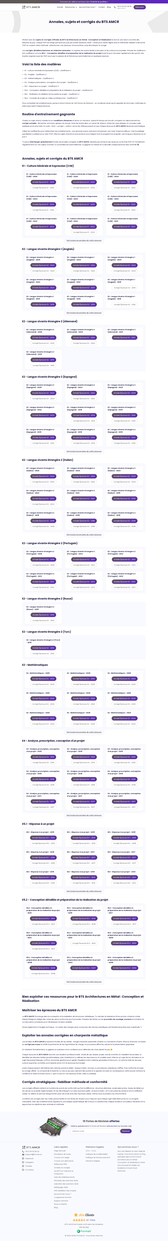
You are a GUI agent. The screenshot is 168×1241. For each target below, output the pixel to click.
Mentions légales (93, 1161)
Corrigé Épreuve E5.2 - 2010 (84, 943)
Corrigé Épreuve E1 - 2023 (125, 210)
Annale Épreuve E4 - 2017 (43, 801)
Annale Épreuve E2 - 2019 (43, 304)
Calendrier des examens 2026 (66, 1184)
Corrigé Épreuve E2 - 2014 (84, 565)
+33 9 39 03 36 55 (31, 1151)
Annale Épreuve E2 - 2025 (43, 265)
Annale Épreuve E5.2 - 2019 (43, 918)
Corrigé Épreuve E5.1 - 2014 (124, 883)
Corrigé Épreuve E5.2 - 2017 (124, 924)
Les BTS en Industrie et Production (63, 1172)
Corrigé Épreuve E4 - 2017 (43, 807)
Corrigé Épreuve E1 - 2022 (84, 232)
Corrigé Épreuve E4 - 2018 (43, 785)
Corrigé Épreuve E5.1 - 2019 (43, 843)
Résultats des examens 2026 (66, 1181)
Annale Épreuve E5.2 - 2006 (124, 968)
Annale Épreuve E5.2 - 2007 (84, 968)
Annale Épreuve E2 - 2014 (84, 559)
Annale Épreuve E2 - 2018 (124, 499)
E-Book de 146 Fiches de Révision (79, 103)
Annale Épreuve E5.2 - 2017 (124, 918)
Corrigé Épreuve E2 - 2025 (43, 271)
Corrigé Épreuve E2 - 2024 (84, 271)
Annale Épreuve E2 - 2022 (43, 288)
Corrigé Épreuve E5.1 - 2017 (84, 863)
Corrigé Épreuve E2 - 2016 (125, 305)
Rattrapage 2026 (61, 1187)
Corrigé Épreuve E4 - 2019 (43, 763)
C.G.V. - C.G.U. (91, 1151)
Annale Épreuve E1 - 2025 (43, 182)
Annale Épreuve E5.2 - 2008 (43, 968)
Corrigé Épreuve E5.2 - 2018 (84, 924)
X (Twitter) (29, 1170)
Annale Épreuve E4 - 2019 (43, 757)
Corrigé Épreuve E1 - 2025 (43, 188)
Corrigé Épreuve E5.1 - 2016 (43, 883)
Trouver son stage (61, 1157)
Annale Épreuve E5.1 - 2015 (84, 877)
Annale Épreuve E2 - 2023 (125, 265)
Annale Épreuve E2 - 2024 (84, 265)
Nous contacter (60, 1204)
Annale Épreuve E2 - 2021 (84, 288)
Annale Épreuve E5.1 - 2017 (84, 857)
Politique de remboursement (98, 1157)
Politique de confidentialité (97, 1154)
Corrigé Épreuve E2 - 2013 (125, 565)
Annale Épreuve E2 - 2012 (43, 582)
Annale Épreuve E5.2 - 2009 (124, 943)
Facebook (29, 1158)
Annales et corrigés (62, 1168)
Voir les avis (84, 1227)
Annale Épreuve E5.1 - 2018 (124, 838)
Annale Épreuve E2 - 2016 (84, 304)
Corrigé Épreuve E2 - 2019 (125, 288)
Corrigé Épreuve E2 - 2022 (43, 504)
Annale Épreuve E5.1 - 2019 (43, 838)
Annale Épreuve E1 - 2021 (124, 227)
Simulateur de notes (62, 1154)
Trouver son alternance (63, 1161)
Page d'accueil (60, 1151)
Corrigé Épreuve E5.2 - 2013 (43, 949)
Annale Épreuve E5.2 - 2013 (43, 943)
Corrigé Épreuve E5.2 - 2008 (43, 974)
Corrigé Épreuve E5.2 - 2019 (43, 924)
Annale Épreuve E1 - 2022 (43, 227)
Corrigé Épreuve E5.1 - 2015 (84, 883)
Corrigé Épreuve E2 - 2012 (43, 587)
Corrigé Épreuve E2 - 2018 (43, 526)
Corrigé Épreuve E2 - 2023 (125, 271)
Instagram (29, 1162)
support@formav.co (33, 1154)
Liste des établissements (64, 1177)
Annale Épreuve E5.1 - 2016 (43, 877)
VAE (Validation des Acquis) (65, 1191)
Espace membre (61, 1201)
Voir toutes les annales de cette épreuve (84, 240)
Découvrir (140, 7)
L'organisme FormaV (62, 1197)
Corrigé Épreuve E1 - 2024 (125, 188)
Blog (56, 1207)
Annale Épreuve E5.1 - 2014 (124, 877)
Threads (28, 1166)
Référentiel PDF (60, 1164)
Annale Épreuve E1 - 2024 (124, 182)
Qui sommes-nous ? (62, 1194)
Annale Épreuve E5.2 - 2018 (84, 918)
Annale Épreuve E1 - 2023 (84, 204)
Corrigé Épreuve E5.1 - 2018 (124, 843)
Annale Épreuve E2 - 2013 (124, 559)
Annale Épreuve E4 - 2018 (43, 779)
